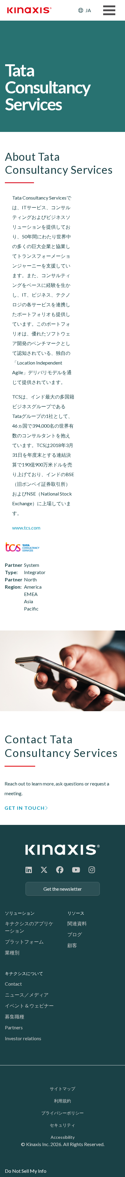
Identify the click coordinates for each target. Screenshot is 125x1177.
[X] (44, 869)
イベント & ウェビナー (29, 1005)
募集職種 (14, 1016)
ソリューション (20, 913)
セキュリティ (62, 1125)
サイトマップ (62, 1088)
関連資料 (77, 923)
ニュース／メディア (27, 994)
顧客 (72, 945)
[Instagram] (92, 869)
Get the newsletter (62, 889)
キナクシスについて (24, 973)
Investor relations (23, 1038)
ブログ (74, 934)
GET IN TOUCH (25, 808)
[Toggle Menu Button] (109, 10)
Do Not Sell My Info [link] (25, 1171)
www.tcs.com (26, 527)
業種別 (12, 952)
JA (88, 10)
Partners (14, 1027)
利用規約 (62, 1100)
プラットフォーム (24, 941)
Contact (13, 984)
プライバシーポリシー (62, 1112)
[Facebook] (59, 869)
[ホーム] (62, 849)
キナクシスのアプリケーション (29, 926)
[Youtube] (76, 869)
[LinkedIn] (28, 869)
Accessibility (63, 1137)
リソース (75, 913)
